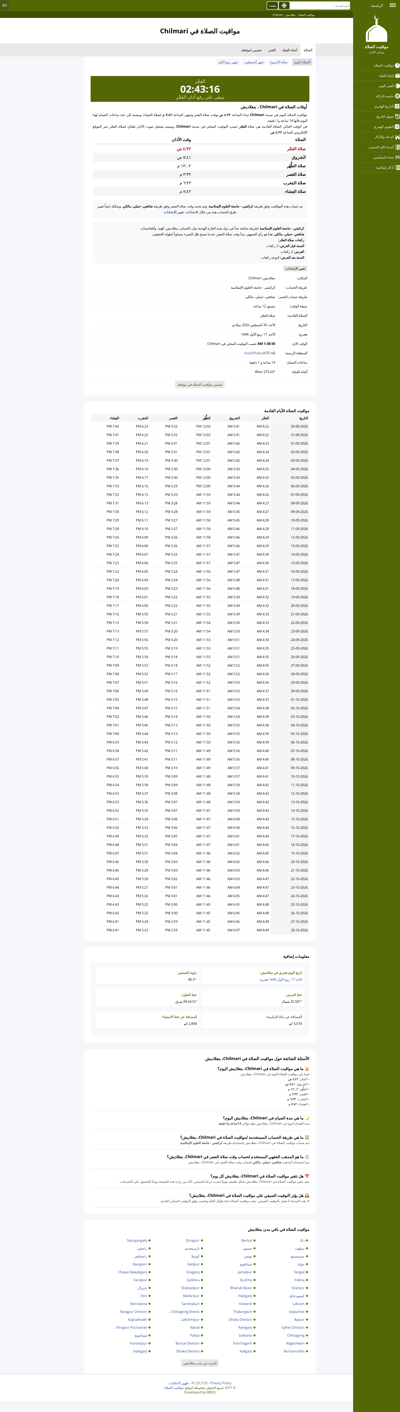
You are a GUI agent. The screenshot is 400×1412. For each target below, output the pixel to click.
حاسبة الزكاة (385, 96)
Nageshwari (295, 1343)
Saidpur (193, 1264)
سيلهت (300, 1248)
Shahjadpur (190, 1288)
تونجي (248, 1256)
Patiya (195, 1335)
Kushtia (246, 1280)
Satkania (245, 1335)
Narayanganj (137, 1240)
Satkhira (193, 1280)
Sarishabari (191, 1303)
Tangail (299, 1272)
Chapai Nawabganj (132, 1272)
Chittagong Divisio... (184, 1311)
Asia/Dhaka (253, 353)
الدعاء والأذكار (384, 137)
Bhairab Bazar (241, 1288)
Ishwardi (245, 1303)
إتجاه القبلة (386, 75)
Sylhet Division (293, 1327)
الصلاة (308, 50)
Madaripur (191, 1296)
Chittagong (296, 1335)
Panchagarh (242, 1343)
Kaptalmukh (137, 1319)
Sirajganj (193, 1272)
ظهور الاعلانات (179, 1383)
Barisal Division (188, 1343)
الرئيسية (377, 5)
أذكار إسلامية (385, 167)
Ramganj (245, 1327)
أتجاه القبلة (289, 50)
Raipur (299, 1319)
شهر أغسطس (254, 62)
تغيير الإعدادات (174, 212)
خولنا (301, 1264)
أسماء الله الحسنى (381, 147)
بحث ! (272, 5)
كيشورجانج (297, 1296)
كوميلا (195, 1256)
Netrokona (138, 1303)
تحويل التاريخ (385, 116)
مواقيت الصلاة (384, 65)
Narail (195, 1327)
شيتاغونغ (246, 1264)
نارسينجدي (192, 1248)
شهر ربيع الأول (228, 62)
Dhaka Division (240, 1319)
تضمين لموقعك (251, 50)
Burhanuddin (294, 1351)
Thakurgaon (242, 1311)
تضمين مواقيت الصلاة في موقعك (199, 384)
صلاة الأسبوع (279, 62)
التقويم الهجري (384, 126)
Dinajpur (193, 1240)
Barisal (246, 1240)
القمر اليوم (386, 86)
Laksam (299, 1303)
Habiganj (245, 1296)
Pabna (300, 1280)
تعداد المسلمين (383, 157)
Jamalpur (245, 1272)
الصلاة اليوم (302, 62)
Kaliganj (246, 1351)
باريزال (142, 1288)
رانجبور (142, 1248)
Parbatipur (138, 1343)
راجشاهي (140, 1256)
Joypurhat (297, 1311)
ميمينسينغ (298, 1256)
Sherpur (298, 1288)
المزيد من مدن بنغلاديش (199, 1363)
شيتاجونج (141, 1335)
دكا (302, 1240)
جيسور (247, 1248)
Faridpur (140, 1280)
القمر (272, 50)
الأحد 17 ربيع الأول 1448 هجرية (281, 979)
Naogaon (140, 1264)
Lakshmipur (190, 1319)
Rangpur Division (133, 1311)
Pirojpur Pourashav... (130, 1327)
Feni (144, 1296)
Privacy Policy (220, 1383)
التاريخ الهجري (384, 106)
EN (4, 5)
